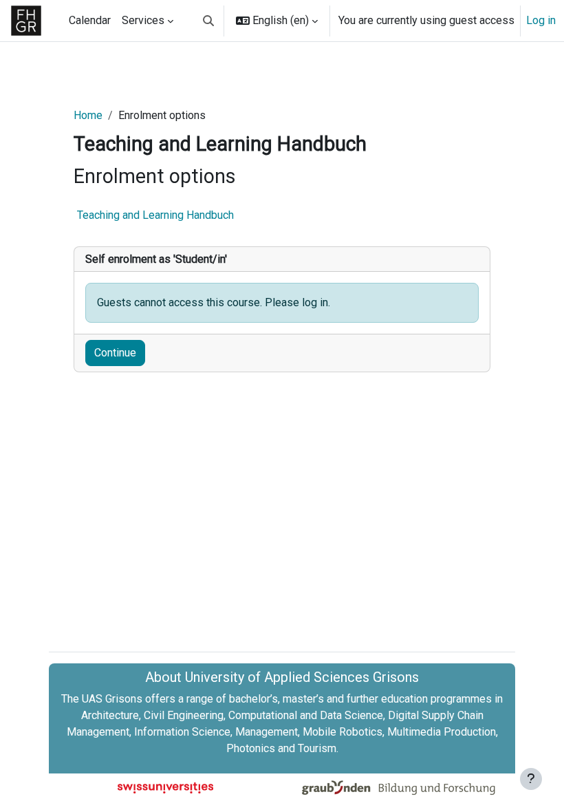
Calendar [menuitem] (90, 20)
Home (88, 115)
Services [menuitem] (143, 20)
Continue (115, 352)
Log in (541, 20)
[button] (208, 20)
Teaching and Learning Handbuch (155, 215)
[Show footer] (531, 779)
